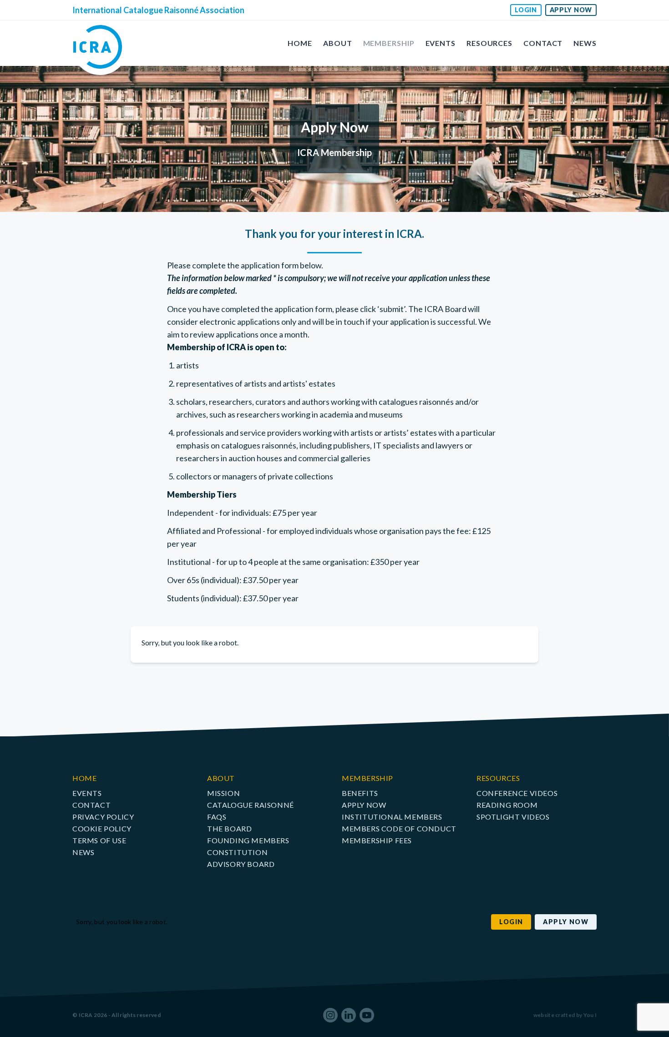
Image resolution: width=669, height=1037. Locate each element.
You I (590, 1015)
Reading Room (506, 804)
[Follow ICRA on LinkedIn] (348, 1015)
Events (441, 43)
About (337, 43)
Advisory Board (240, 864)
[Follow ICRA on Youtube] (367, 1015)
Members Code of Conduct (399, 828)
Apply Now (571, 10)
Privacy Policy (103, 816)
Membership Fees (377, 840)
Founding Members (248, 840)
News (585, 43)
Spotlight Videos (513, 816)
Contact (543, 43)
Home (300, 43)
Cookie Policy (102, 828)
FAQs (216, 816)
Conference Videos (517, 793)
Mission (223, 793)
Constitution (237, 852)
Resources (489, 43)
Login (526, 10)
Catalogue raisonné (250, 804)
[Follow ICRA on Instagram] (330, 1015)
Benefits (360, 793)
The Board (229, 828)
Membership (389, 43)
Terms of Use (99, 840)
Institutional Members (392, 816)
